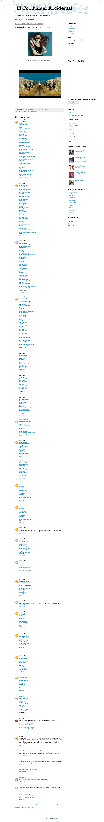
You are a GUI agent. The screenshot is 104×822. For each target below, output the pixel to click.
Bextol (20, 736)
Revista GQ (71, 205)
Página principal (18, 19)
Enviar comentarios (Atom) (27, 807)
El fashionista (72, 197)
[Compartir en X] (44, 109)
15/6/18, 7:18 (22, 628)
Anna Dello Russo (73, 192)
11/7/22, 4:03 (21, 764)
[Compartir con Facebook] (46, 109)
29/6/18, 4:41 (22, 650)
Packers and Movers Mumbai (25, 793)
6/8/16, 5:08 (21, 349)
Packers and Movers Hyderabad (26, 723)
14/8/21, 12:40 (22, 745)
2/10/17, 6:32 (22, 533)
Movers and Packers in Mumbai (26, 769)
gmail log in (46, 531)
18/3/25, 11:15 (22, 781)
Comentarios (72, 105)
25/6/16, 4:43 (22, 179)
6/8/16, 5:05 (21, 235)
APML (20, 718)
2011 (70, 141)
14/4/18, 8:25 (22, 595)
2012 (70, 122)
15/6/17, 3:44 (22, 456)
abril (71, 133)
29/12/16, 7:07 (22, 415)
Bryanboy (71, 193)
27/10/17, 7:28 (22, 555)
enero (71, 138)
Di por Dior (71, 195)
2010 (70, 143)
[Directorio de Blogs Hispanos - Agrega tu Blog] (77, 225)
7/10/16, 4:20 (22, 371)
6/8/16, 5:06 (21, 292)
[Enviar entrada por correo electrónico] (39, 109)
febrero (72, 136)
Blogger (56, 818)
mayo (71, 131)
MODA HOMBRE (72, 30)
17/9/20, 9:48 (22, 732)
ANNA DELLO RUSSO (24, 111)
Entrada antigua (60, 804)
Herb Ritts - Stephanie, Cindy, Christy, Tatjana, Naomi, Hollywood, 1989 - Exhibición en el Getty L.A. (81, 159)
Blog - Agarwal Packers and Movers (26, 797)
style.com (71, 207)
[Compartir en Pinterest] (47, 109)
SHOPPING (71, 33)
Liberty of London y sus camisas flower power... (80, 173)
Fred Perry (71, 112)
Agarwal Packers (23, 785)
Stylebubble (71, 209)
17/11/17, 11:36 (22, 575)
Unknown (21, 119)
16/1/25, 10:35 (22, 773)
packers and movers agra (24, 567)
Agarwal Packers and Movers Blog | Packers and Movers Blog (32, 730)
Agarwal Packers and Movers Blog (26, 727)
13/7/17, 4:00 (22, 478)
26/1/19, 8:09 (22, 692)
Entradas (71, 102)
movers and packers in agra (25, 570)
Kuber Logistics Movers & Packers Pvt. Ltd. (29, 750)
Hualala (20, 696)
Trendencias (71, 214)
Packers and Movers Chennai (25, 724)
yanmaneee (21, 675)
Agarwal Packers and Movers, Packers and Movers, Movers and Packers (35, 721)
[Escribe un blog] (43, 109)
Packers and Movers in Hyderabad (26, 795)
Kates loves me (72, 202)
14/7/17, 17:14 (22, 500)
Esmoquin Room (72, 198)
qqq (20, 483)
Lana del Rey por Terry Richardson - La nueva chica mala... (80, 166)
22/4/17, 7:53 (22, 435)
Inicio (36, 804)
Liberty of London (72, 113)
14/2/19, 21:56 (22, 714)
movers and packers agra (24, 573)
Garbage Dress (72, 200)
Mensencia (71, 204)
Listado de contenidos (29, 19)
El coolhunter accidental (27, 109)
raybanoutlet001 (22, 419)
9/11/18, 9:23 (21, 671)
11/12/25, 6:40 (22, 799)
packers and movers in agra (25, 564)
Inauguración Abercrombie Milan (76, 115)
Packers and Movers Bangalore (26, 726)
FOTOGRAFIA (72, 28)
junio (71, 129)
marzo (71, 134)
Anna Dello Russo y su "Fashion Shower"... (80, 151)
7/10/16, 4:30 (22, 393)
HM (37, 111)
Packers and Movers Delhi (24, 794)
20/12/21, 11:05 (22, 755)
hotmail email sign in (23, 604)
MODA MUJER (72, 31)
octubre (72, 123)
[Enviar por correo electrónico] (41, 109)
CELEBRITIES (33, 111)
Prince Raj (21, 777)
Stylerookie (71, 210)
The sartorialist (72, 212)
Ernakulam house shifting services (30, 779)
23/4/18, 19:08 (22, 606)
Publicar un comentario (22, 802)
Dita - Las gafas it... (79, 180)
